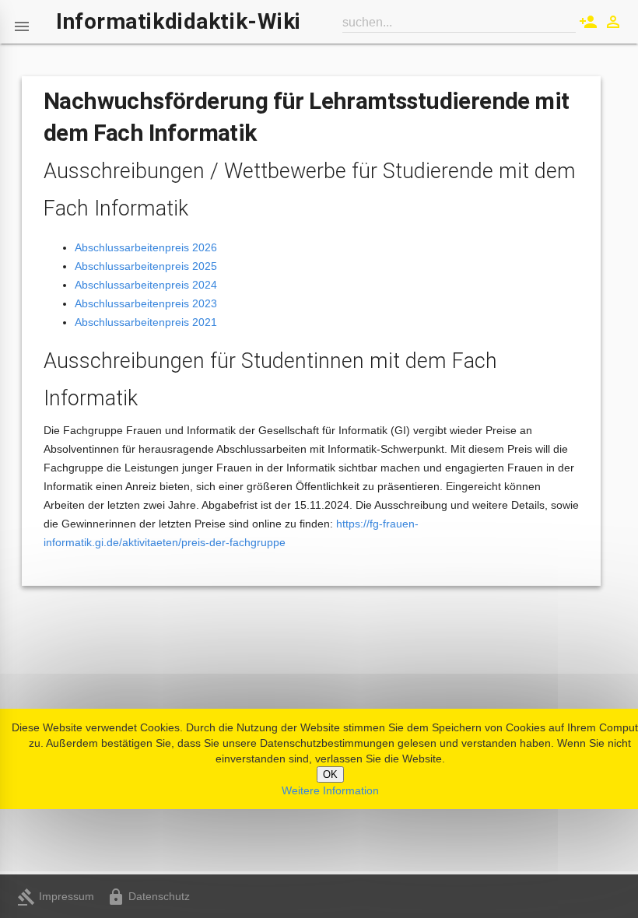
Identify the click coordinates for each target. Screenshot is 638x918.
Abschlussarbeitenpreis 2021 (146, 322)
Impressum (55, 896)
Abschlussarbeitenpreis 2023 (146, 303)
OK (330, 774)
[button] (21, 21)
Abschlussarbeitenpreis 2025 (146, 266)
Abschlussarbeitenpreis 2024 (146, 285)
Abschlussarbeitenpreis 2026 (146, 247)
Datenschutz (148, 896)
